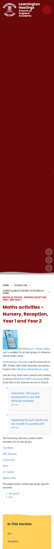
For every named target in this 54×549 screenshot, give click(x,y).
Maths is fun (9, 478)
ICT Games (8, 472)
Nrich (5, 465)
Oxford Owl (9, 459)
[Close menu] (46, 9)
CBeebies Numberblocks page (32, 369)
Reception (14, 493)
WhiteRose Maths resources (29, 378)
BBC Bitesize (10, 453)
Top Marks (8, 447)
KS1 (11, 497)
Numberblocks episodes (16, 362)
